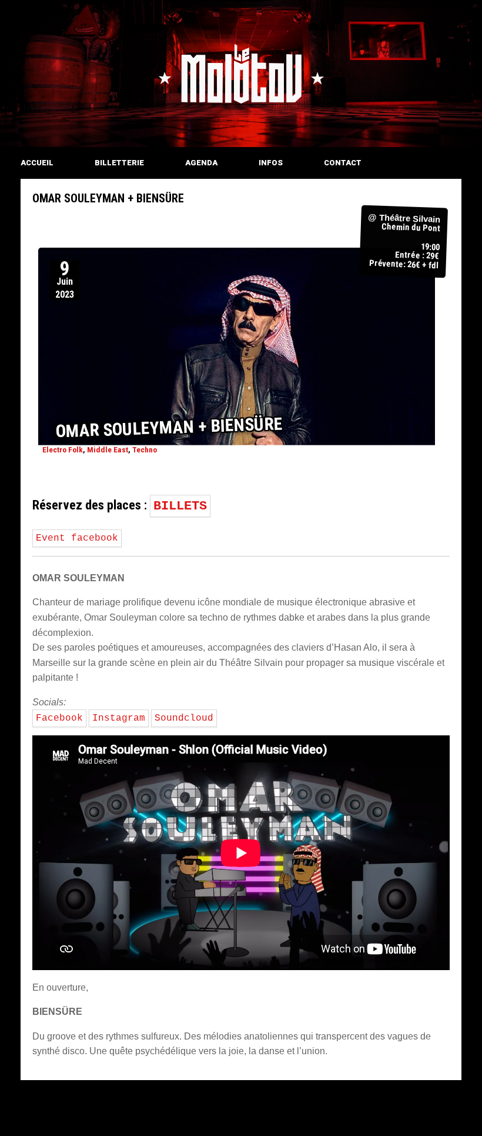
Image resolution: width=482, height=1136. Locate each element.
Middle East (107, 449)
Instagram (118, 718)
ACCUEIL (37, 162)
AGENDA (201, 162)
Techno (144, 449)
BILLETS (180, 506)
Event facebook (77, 538)
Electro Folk (62, 449)
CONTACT (343, 162)
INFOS (271, 162)
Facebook (59, 718)
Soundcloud (184, 718)
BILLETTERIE (119, 162)
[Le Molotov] (241, 73)
